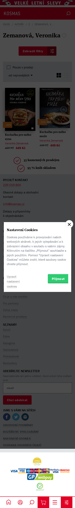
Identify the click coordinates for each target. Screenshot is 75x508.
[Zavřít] (69, 224)
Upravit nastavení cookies (13, 282)
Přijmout (58, 279)
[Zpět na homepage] (8, 502)
